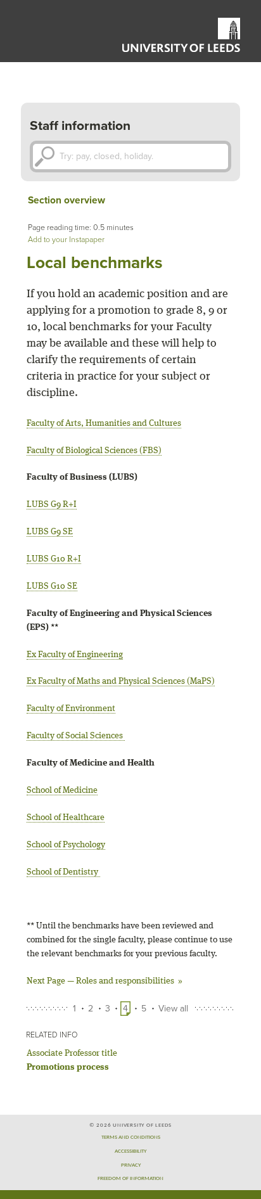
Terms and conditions (130, 1137)
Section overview (66, 200)
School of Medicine (62, 790)
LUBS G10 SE (52, 586)
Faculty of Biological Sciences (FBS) (94, 450)
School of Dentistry (63, 872)
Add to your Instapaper (66, 240)
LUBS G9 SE (50, 531)
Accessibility (130, 1151)
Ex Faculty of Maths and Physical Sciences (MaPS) (121, 681)
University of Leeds (181, 35)
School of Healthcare (66, 817)
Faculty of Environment (71, 708)
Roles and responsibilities (125, 981)
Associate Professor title (72, 1053)
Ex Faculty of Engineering (75, 654)
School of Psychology (66, 844)
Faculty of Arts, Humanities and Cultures (104, 423)
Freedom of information (130, 1178)
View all (173, 1008)
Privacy (131, 1165)
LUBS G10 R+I (54, 559)
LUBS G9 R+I (52, 504)
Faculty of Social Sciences (76, 735)
